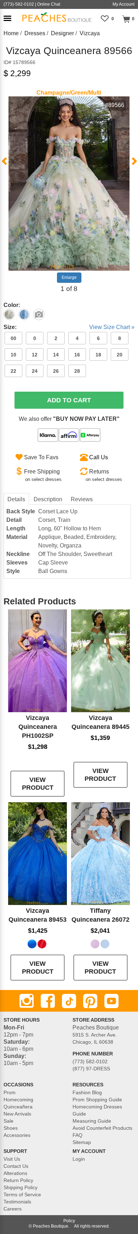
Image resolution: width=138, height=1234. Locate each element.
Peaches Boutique (50, 1226)
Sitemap (82, 1142)
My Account (123, 4)
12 (35, 355)
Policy (69, 1220)
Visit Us (12, 1159)
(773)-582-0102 (19, 4)
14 (56, 355)
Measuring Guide (92, 1121)
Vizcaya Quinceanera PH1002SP (37, 726)
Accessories (17, 1135)
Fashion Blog (87, 1092)
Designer (62, 33)
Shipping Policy (21, 1187)
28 (77, 371)
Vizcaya (90, 33)
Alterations (15, 1173)
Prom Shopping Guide (97, 1099)
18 (98, 355)
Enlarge (69, 277)
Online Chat (48, 4)
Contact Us (16, 1166)
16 (77, 355)
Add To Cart (69, 400)
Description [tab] (48, 499)
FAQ (77, 1135)
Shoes (11, 1128)
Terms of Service (22, 1194)
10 (13, 355)
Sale (8, 1121)
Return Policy (18, 1180)
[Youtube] (111, 1001)
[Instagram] (26, 1001)
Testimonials (17, 1201)
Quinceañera (18, 1106)
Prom (10, 1092)
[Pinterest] (90, 1001)
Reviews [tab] (82, 499)
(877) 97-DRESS (91, 1068)
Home (11, 33)
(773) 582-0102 (90, 1061)
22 (13, 371)
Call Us (98, 457)
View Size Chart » (111, 327)
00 (13, 338)
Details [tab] (16, 499)
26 (56, 371)
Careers (13, 1209)
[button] (7, 18)
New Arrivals (17, 1114)
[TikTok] (69, 1001)
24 (35, 371)
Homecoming (18, 1099)
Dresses (34, 33)
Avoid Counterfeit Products (102, 1128)
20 (119, 355)
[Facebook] (48, 1001)
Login (79, 1159)
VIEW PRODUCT (37, 783)
